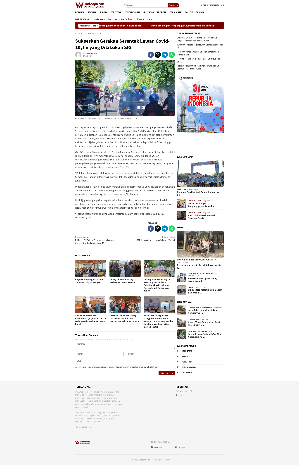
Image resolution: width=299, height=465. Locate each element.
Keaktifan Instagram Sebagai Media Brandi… (203, 280)
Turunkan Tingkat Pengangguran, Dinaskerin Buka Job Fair (167, 25)
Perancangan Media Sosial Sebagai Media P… (199, 266)
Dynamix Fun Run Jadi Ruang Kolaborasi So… (198, 193)
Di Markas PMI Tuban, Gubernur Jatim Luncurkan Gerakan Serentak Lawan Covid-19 (95, 240)
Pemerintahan (194, 201)
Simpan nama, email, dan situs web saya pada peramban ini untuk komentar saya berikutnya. (118, 367)
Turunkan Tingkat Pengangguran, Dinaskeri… (203, 205)
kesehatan (187, 351)
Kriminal (186, 356)
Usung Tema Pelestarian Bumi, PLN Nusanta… (204, 323)
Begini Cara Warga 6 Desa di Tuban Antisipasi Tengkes (89, 281)
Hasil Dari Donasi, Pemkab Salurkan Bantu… (202, 217)
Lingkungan (193, 307)
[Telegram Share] (165, 55)
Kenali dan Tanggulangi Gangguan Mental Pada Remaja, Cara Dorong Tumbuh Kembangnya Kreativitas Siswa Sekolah (159, 321)
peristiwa (187, 361)
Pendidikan (196, 260)
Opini (188, 260)
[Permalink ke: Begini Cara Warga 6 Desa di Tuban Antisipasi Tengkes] (90, 268)
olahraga (187, 372)
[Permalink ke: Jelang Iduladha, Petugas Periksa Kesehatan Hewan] (125, 268)
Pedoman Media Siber (185, 391)
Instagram (182, 447)
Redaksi (179, 395)
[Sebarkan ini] (151, 55)
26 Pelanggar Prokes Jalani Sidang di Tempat (156, 238)
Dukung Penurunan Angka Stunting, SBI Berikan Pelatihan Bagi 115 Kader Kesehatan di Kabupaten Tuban (157, 285)
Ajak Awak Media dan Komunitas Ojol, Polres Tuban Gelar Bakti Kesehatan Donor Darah (90, 319)
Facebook (158, 447)
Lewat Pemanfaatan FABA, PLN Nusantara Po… (204, 335)
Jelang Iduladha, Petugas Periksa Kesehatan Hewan (122, 281)
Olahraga (181, 189)
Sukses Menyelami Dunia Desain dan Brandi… (205, 291)
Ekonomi (181, 260)
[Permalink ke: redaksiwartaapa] (78, 54)
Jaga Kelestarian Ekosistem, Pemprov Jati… (203, 311)
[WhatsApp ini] (172, 55)
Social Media (207, 260)
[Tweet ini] (158, 55)
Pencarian (173, 5)
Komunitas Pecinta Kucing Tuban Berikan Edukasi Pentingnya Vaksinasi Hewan (124, 318)
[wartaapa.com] (89, 5)
